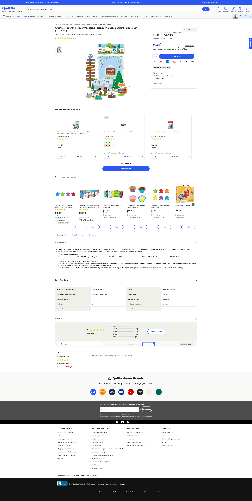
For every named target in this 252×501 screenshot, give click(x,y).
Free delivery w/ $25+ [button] (63, 222)
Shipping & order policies (65, 449)
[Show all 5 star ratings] (126, 326)
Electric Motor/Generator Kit (184, 205)
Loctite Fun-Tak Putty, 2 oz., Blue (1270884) (165, 132)
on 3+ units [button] (65, 217)
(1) (136, 326)
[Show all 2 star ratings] (126, 334)
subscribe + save (63, 16)
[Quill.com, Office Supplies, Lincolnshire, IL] (62, 483)
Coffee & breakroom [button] (109, 16)
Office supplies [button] (92, 16)
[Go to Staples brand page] (130, 392)
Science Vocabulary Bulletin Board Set (112, 206)
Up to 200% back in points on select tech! (126, 2)
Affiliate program (97, 468)
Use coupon (146, 409)
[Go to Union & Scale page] (149, 392)
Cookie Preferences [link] (131, 491)
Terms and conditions (116, 414)
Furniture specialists (98, 458)
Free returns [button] (160, 78)
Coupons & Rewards (20, 16)
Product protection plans (100, 462)
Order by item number (134, 442)
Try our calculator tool (165, 49)
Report (129, 355)
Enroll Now (168, 38)
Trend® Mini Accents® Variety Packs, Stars (161, 206)
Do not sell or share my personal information (153, 491)
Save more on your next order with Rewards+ (42, 2)
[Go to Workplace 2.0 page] (158, 392)
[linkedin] (122, 422)
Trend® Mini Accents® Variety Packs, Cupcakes (137, 206)
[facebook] (128, 422)
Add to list (158, 83)
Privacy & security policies (66, 455)
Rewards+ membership (99, 432)
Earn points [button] (189, 30)
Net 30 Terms (96, 445)
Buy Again (40, 16)
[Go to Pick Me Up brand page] (112, 392)
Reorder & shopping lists (135, 432)
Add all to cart (126, 169)
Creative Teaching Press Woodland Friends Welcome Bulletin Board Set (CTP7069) (75, 132)
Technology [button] (155, 16)
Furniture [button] (167, 16)
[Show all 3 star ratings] (126, 331)
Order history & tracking (65, 432)
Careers (164, 442)
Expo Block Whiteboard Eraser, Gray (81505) (118, 132)
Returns (60, 436)
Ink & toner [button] (134, 16)
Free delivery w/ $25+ (163, 67)
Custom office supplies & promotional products (108, 449)
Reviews (92, 235)
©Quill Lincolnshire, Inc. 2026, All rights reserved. (82, 484)
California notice (117, 491)
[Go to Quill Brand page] (93, 392)
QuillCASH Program (98, 439)
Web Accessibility (167, 445)
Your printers (131, 439)
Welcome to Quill (167, 432)
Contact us (61, 458)
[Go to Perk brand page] (121, 392)
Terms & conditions (92, 491)
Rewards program (98, 436)
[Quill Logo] (8, 8)
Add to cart (176, 56)
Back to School (50, 16)
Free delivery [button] (180, 217)
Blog (163, 436)
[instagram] (117, 422)
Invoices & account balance (66, 442)
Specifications (78, 235)
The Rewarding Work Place (170, 439)
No (120, 355)
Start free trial (189, 45)
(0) (137, 329)
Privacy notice (105, 491)
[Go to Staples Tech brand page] (140, 392)
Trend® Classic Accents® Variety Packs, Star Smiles (63, 206)
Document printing (98, 452)
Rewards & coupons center (136, 445)
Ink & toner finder (132, 436)
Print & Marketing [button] (77, 16)
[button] (206, 9)
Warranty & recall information (67, 452)
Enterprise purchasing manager (102, 455)
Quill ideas (95, 465)
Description (62, 235)
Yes (112, 355)
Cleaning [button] (123, 16)
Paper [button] (145, 16)
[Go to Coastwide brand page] (102, 392)
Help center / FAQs (63, 445)
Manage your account (64, 439)
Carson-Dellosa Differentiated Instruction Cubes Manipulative (89, 206)
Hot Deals (31, 16)
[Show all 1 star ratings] (126, 336)
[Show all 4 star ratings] (126, 328)
